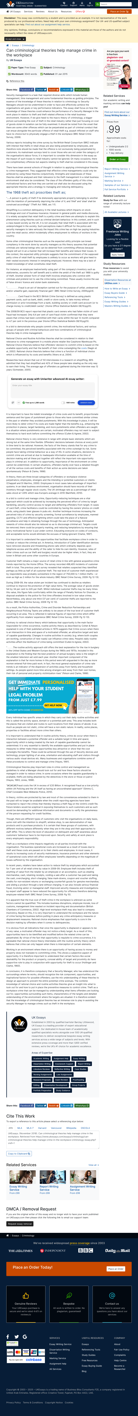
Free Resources (89, 1360)
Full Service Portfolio (116, 189)
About (117, 1344)
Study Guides (88, 1355)
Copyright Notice (54, 1402)
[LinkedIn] (17, 1336)
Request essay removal (20, 1223)
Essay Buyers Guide (115, 293)
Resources (66, 11)
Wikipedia (71, 1128)
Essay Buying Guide (92, 1365)
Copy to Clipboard (18, 1153)
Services (28, 11)
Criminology (28, 45)
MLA (19, 1128)
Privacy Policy (13, 1402)
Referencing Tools (114, 297)
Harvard (42, 1128)
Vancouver (56, 1128)
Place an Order (118, 11)
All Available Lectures (116, 212)
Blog (84, 1371)
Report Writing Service (116, 169)
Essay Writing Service (60, 1344)
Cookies (69, 1402)
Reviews (40, 11)
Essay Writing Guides (116, 301)
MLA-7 (30, 1128)
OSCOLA (85, 1128)
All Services (55, 1369)
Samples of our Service (117, 185)
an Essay (118, 159)
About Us (53, 11)
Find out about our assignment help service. (47, 24)
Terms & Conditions (33, 1402)
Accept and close (13, 39)
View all (93, 1165)
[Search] (97, 4)
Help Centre (120, 1360)
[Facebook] (8, 1336)
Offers (79, 11)
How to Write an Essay (116, 288)
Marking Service (113, 180)
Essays (15, 45)
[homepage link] (7, 45)
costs (84, 348)
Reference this (17, 81)
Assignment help (57, 1363)
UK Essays (14, 11)
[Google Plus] (25, 1336)
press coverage (80, 1243)
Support (73, 5)
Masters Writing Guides (117, 305)
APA (11, 1128)
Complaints (120, 1355)
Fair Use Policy (121, 1349)
